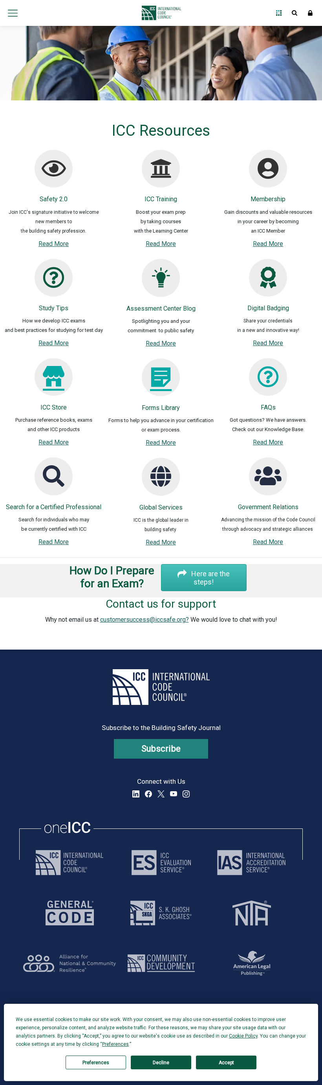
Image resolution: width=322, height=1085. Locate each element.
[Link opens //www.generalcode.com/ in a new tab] (70, 913)
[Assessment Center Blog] (160, 283)
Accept (226, 1062)
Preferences (95, 1062)
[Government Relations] (268, 482)
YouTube (173, 794)
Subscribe (161, 749)
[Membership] (268, 174)
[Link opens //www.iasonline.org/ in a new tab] (251, 862)
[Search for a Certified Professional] (53, 482)
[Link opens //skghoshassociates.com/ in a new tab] (161, 913)
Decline (161, 1062)
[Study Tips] (53, 283)
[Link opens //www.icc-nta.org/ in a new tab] (251, 913)
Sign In (310, 13)
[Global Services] (160, 482)
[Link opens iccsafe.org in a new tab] (69, 862)
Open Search (294, 13)
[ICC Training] (160, 174)
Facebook (148, 794)
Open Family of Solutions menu (279, 13)
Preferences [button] (115, 1044)
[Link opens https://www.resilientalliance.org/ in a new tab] (69, 963)
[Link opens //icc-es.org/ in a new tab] (161, 862)
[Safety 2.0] (53, 174)
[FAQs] (268, 382)
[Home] (159, 13)
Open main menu (12, 13)
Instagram (186, 794)
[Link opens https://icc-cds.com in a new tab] (161, 963)
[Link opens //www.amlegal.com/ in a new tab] (251, 963)
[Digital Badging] (268, 283)
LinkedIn (136, 794)
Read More (53, 244)
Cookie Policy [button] (243, 1036)
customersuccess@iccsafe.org (143, 619)
